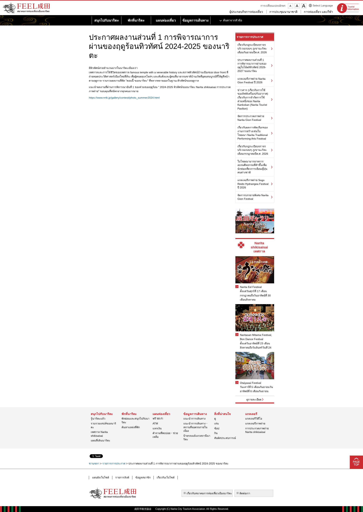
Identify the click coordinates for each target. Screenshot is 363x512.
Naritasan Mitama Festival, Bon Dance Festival (256, 337)
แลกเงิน (157, 428)
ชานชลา (94, 463)
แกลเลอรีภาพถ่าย (255, 423)
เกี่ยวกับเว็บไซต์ (166, 477)
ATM (155, 423)
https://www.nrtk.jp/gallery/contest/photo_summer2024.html (124, 97)
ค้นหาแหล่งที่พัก (131, 427)
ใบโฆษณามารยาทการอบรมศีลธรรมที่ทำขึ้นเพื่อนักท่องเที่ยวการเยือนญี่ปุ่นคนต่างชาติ (252, 167)
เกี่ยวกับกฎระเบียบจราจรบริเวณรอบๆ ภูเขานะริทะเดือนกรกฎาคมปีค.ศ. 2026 (252, 150)
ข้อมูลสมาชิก (142, 477)
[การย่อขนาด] (290, 5)
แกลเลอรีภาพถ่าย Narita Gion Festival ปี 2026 (251, 80)
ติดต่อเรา (245, 493)
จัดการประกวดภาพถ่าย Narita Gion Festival (250, 118)
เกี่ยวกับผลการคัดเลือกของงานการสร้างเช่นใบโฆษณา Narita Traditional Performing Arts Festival (252, 133)
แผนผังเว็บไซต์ (100, 477)
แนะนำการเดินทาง (194, 418)
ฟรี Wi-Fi (158, 418)
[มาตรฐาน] (297, 5)
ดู (215, 418)
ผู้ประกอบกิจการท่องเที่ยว (246, 11)
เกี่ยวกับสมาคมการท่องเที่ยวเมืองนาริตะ (209, 493)
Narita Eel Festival (251, 286)
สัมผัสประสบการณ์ (225, 438)
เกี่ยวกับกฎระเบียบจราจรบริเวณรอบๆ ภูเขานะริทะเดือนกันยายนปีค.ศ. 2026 (252, 48)
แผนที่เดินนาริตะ (100, 440)
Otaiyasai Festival (250, 382)
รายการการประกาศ (250, 37)
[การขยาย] (303, 5)
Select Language (323, 5)
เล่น (216, 423)
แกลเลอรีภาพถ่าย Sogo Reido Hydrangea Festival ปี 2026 (252, 184)
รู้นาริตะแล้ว (98, 418)
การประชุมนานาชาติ (283, 11)
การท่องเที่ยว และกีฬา (318, 11)
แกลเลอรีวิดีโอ (253, 418)
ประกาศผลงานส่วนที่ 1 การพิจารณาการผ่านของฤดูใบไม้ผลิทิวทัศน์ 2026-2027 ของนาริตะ (251, 65)
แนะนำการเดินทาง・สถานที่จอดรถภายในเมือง (195, 427)
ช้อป (216, 428)
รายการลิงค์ (122, 477)
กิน (216, 433)
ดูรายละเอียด (253, 399)
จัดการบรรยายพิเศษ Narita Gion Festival (252, 197)
